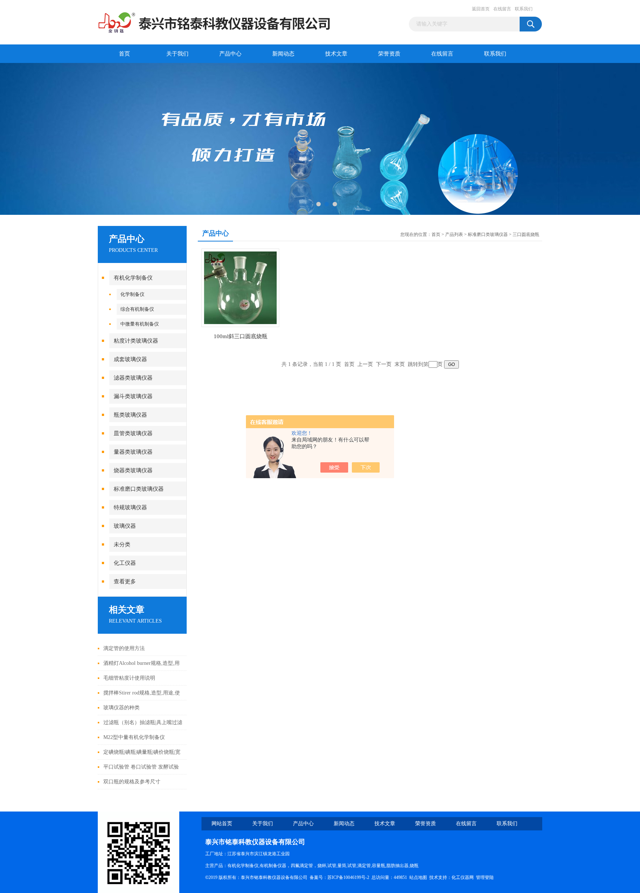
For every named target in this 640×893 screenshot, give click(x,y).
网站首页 (221, 823)
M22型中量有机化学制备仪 (134, 737)
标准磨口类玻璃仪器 (139, 489)
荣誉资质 (389, 54)
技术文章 (336, 54)
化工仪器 (125, 563)
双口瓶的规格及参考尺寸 (131, 781)
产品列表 (454, 234)
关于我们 (177, 54)
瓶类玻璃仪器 (130, 415)
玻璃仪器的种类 (121, 707)
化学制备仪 (132, 294)
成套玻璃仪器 (130, 359)
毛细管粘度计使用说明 (129, 678)
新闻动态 (283, 54)
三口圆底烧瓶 (526, 234)
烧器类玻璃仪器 (133, 470)
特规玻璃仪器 (130, 507)
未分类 (122, 544)
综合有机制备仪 (137, 309)
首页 (124, 54)
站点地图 (418, 877)
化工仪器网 (462, 877)
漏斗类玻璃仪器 (133, 396)
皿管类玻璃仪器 (133, 433)
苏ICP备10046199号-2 (348, 877)
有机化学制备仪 (133, 278)
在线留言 (502, 8)
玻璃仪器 (125, 526)
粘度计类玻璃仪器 (136, 341)
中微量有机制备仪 (139, 324)
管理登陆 (485, 877)
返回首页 (481, 8)
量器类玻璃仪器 (133, 452)
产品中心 (230, 54)
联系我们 (524, 8)
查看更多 (125, 581)
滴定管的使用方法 (124, 648)
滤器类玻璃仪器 (133, 378)
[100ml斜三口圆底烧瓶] (240, 287)
